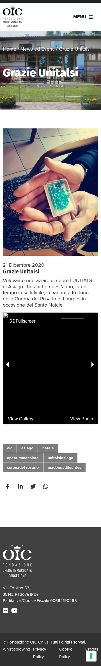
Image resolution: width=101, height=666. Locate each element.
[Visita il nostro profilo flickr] (6, 611)
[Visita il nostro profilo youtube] (15, 611)
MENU (79, 17)
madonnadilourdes (64, 467)
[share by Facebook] (8, 486)
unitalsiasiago (60, 458)
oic (9, 448)
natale (48, 448)
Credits (91, 649)
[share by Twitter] (33, 486)
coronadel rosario (23, 467)
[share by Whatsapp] (46, 486)
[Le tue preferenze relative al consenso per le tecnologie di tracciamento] (91, 656)
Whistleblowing (16, 649)
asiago (27, 448)
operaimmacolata (23, 458)
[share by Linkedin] (21, 486)
